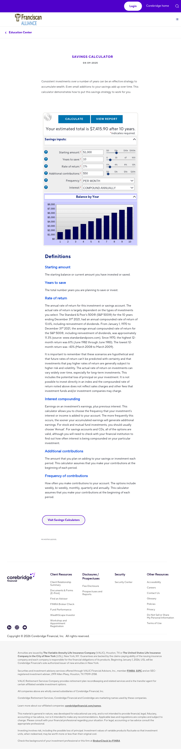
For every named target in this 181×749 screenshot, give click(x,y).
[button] (133, 6)
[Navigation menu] (177, 16)
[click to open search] (177, 4)
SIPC (139, 670)
